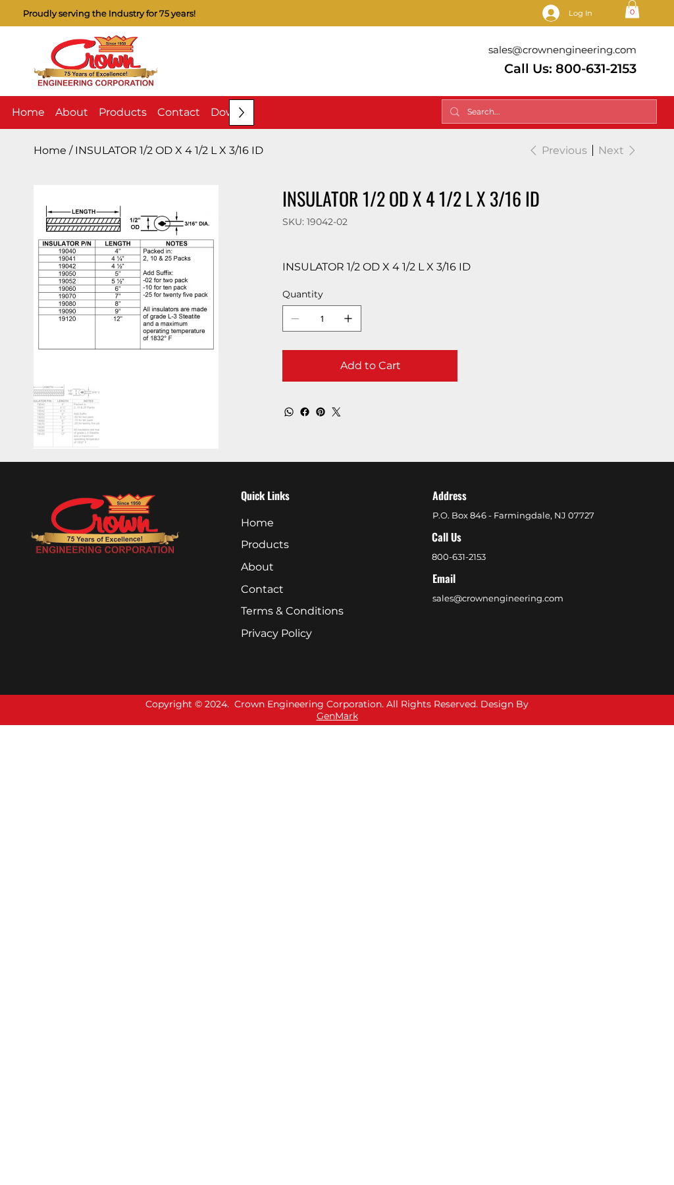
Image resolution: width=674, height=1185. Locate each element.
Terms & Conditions (292, 611)
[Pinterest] (320, 411)
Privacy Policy (276, 633)
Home (257, 523)
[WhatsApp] (289, 411)
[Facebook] (304, 411)
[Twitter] (336, 411)
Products (265, 544)
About (257, 567)
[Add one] (348, 318)
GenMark (337, 716)
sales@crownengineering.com (562, 49)
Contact (262, 589)
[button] (632, 9)
